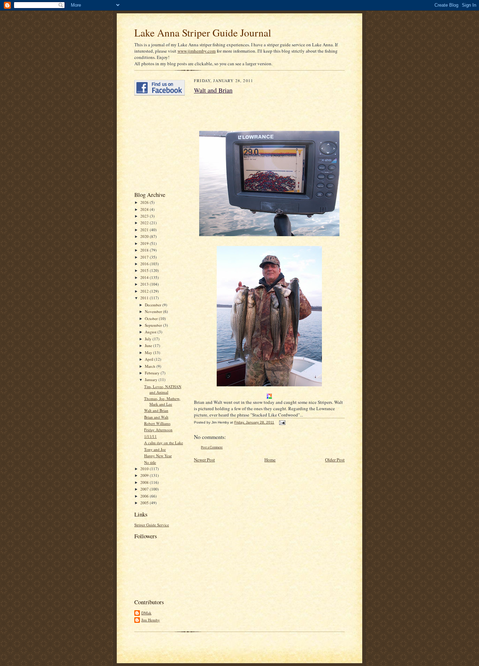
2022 (145, 222)
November (154, 311)
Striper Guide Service (151, 524)
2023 (145, 216)
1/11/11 (150, 436)
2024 (145, 209)
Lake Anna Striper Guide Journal (202, 32)
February (153, 372)
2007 (145, 489)
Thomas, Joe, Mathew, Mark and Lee (162, 401)
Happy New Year (158, 455)
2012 (145, 291)
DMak (146, 612)
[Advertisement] (155, 143)
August (151, 331)
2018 (145, 250)
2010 (145, 468)
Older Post (335, 460)
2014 (145, 277)
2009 (145, 475)
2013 (145, 284)
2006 (145, 496)
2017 (145, 257)
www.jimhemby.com (196, 51)
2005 (145, 502)
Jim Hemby (150, 619)
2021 (145, 229)
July (149, 338)
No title (150, 462)
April (149, 359)
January (151, 379)
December (153, 304)
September (154, 325)
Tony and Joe (155, 449)
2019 (145, 243)
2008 (145, 482)
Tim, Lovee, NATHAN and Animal (162, 389)
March (150, 366)
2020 (145, 236)
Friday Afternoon (158, 429)
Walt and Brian (156, 410)
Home (270, 460)
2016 (145, 263)
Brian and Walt (156, 417)
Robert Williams (157, 423)
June (149, 345)
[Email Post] (281, 422)
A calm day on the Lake (163, 442)
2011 (145, 297)
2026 (145, 202)
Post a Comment (212, 447)
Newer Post (204, 460)
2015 (145, 270)
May (149, 352)
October (152, 318)
